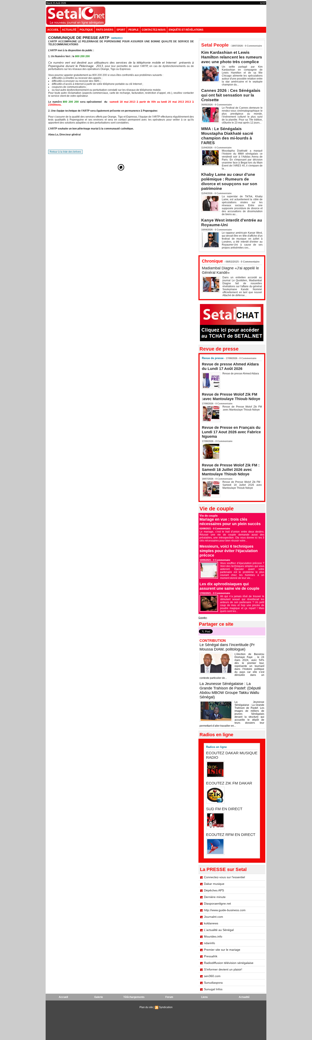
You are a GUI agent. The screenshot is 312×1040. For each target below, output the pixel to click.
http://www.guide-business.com (225, 910)
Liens (204, 997)
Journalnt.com (213, 916)
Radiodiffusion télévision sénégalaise (228, 963)
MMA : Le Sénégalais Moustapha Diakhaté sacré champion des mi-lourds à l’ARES (227, 135)
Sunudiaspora (213, 982)
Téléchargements (134, 997)
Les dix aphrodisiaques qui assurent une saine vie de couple (229, 586)
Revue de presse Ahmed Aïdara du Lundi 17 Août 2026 (230, 366)
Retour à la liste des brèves (65, 151)
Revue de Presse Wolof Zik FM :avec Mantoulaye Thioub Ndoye (231, 396)
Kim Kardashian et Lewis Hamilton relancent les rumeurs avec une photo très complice (231, 57)
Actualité (69, 29)
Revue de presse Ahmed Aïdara (241, 373)
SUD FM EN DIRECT (224, 809)
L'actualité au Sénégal (219, 930)
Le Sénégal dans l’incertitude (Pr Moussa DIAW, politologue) (227, 647)
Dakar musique (214, 883)
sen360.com (212, 976)
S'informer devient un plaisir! (223, 969)
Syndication (166, 1007)
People (133, 29)
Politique (86, 29)
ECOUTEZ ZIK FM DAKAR (229, 783)
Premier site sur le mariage (222, 949)
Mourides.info (213, 936)
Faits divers (104, 29)
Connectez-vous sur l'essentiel (224, 877)
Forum (169, 997)
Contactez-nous (154, 29)
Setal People (215, 45)
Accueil (53, 29)
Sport (121, 29)
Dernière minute (215, 897)
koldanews (211, 923)
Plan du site (146, 1007)
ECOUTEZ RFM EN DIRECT (230, 835)
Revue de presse (212, 358)
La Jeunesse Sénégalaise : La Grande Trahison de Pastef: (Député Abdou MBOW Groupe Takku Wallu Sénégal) (230, 690)
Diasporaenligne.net (217, 903)
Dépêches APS (214, 890)
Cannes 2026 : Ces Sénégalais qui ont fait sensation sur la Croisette (230, 95)
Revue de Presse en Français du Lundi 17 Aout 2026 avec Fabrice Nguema (231, 432)
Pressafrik (210, 956)
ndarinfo (209, 943)
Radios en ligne (216, 747)
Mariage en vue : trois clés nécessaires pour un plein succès (230, 521)
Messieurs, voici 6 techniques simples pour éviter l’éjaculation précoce (229, 550)
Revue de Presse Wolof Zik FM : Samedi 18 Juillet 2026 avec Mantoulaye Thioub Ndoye (231, 469)
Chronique (212, 261)
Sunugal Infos (213, 989)
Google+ (202, 617)
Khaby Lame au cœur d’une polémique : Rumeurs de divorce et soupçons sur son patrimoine (229, 181)
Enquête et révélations (186, 29)
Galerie (98, 997)
